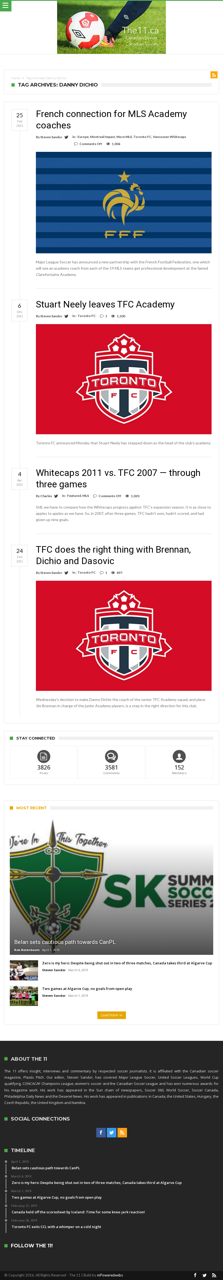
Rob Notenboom (26, 950)
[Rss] (122, 1133)
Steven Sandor (51, 137)
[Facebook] (101, 1133)
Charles (46, 496)
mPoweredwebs (110, 1275)
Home (15, 78)
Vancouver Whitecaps (169, 137)
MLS (85, 496)
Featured (74, 496)
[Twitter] (111, 1133)
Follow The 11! (32, 1246)
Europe (83, 137)
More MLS (124, 137)
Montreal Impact (102, 137)
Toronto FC (142, 137)
